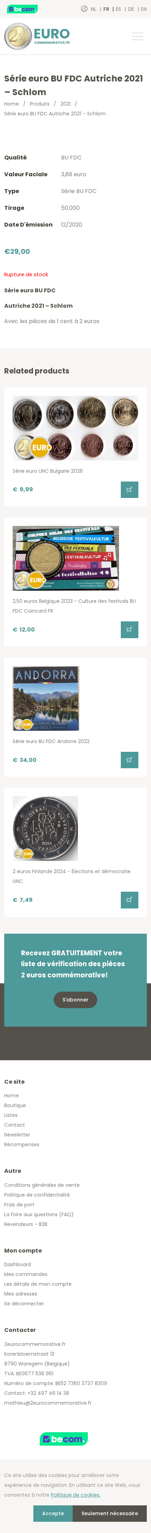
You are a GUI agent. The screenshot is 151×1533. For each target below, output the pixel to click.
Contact (14, 1124)
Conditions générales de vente (42, 1185)
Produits (40, 103)
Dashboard (17, 1264)
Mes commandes (25, 1274)
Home (11, 103)
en (144, 9)
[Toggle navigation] (137, 36)
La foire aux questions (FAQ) (39, 1214)
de (132, 9)
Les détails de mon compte (38, 1284)
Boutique (15, 1105)
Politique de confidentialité (37, 1194)
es (119, 9)
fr (106, 9)
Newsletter (17, 1134)
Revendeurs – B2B (25, 1224)
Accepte (53, 1513)
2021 (65, 103)
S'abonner (75, 999)
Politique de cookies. (75, 1494)
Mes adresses (20, 1293)
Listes (11, 1115)
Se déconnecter (24, 1303)
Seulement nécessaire (109, 1513)
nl (94, 9)
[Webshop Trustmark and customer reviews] (29, 9)
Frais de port (19, 1204)
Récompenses (21, 1144)
